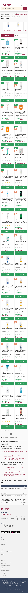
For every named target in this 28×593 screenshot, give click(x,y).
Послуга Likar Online (5, 573)
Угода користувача (5, 552)
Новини (2, 542)
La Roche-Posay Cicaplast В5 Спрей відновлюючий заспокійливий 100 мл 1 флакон (15, 459)
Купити (8, 57)
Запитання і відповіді (5, 570)
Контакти (2, 549)
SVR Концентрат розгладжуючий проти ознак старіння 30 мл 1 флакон (14, 472)
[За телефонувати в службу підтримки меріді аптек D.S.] (21, 5)
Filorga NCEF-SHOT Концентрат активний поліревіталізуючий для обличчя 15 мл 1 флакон (14, 468)
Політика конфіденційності (6, 551)
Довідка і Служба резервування (7, 567)
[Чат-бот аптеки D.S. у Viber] (12, 525)
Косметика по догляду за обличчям (15, 13)
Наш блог (3, 560)
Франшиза (3, 544)
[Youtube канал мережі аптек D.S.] (7, 525)
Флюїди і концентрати (5, 14)
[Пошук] (25, 8)
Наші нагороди (4, 540)
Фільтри (7, 35)
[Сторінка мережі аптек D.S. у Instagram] (4, 525)
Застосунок (3, 568)
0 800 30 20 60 (6, 514)
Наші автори (3, 547)
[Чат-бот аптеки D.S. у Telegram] (9, 525)
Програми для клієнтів (5, 565)
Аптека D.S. (3, 13)
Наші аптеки (3, 563)
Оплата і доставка (4, 572)
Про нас (2, 539)
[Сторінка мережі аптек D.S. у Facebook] (2, 525)
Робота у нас (3, 546)
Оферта (2, 554)
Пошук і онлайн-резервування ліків (8, 561)
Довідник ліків (3, 575)
